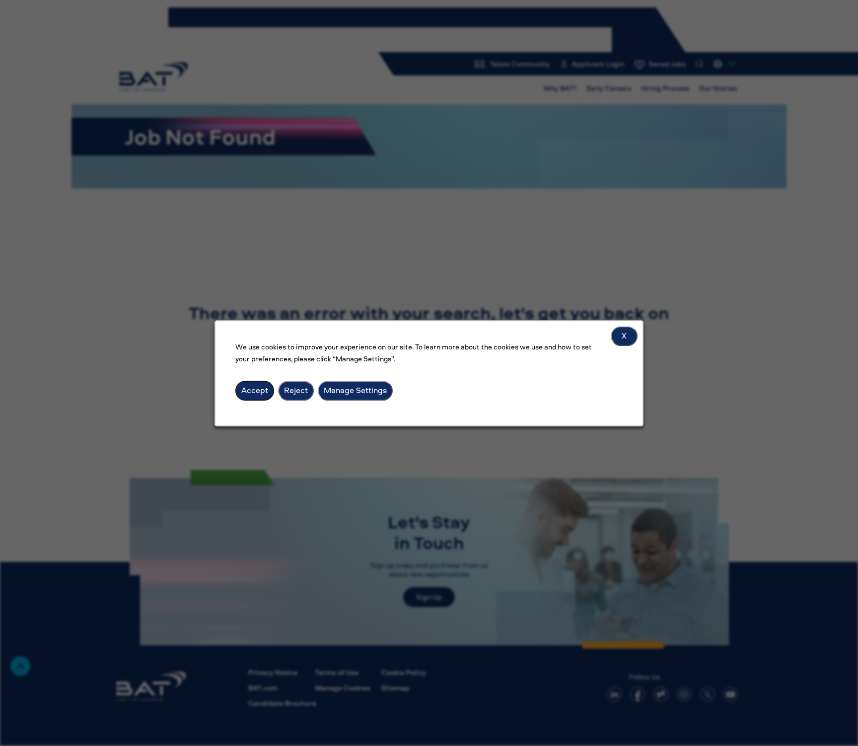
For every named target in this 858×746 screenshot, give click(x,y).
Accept (254, 390)
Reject (296, 390)
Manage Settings (355, 390)
